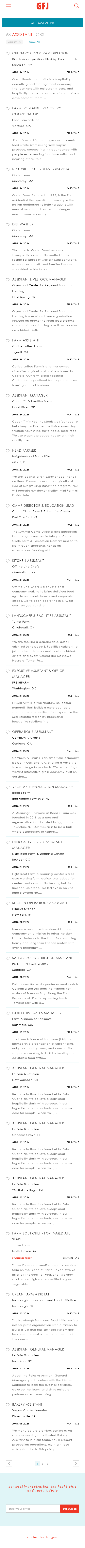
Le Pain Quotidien (25, 1074)
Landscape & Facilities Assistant (41, 616)
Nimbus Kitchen (23, 908)
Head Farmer (24, 450)
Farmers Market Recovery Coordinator (36, 111)
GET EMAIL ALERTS (42, 22)
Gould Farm (21, 175)
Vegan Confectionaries (29, 1410)
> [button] (76, 1463)
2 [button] (42, 1463)
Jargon (52, 1537)
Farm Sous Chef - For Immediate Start (41, 1236)
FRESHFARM (20, 682)
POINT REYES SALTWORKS (30, 963)
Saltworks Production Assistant (42, 958)
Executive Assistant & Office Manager (38, 674)
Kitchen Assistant (28, 561)
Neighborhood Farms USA (31, 456)
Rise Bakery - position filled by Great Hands (44, 59)
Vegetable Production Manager (42, 787)
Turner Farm (21, 621)
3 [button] (47, 1463)
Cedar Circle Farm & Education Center (41, 511)
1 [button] (37, 1463)
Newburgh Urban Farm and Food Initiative (44, 1300)
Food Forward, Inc (26, 120)
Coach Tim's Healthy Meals (32, 401)
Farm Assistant (26, 340)
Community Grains (26, 737)
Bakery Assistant (27, 1404)
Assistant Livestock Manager (39, 279)
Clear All (34, 42)
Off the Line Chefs (25, 566)
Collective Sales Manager (36, 1013)
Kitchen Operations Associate (40, 903)
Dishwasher (23, 224)
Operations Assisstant (32, 732)
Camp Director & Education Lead (43, 505)
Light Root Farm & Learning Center (38, 853)
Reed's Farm (21, 792)
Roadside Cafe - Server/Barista (41, 169)
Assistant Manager (30, 395)
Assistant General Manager (38, 1068)
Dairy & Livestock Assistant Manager (37, 845)
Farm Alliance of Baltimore (32, 1018)
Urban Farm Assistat (30, 1294)
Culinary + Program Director (40, 53)
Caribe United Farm (27, 346)
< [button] (9, 1463)
